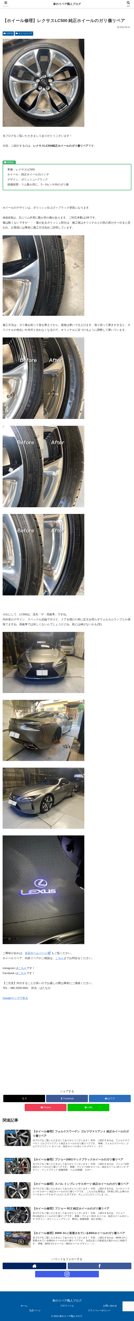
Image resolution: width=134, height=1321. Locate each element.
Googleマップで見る (15, 998)
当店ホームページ (36, 953)
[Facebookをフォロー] (99, 1266)
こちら (59, 958)
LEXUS (9, 33)
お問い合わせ (110, 1305)
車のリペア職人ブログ (67, 4)
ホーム (24, 1305)
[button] (124, 762)
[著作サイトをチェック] (34, 1266)
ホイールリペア (25, 33)
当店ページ (35, 1310)
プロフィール (67, 1305)
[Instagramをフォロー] (67, 1274)
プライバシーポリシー (99, 1310)
